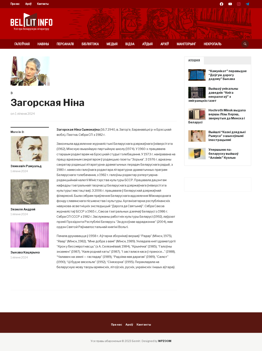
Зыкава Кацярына (25, 252)
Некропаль (213, 44)
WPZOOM (164, 341)
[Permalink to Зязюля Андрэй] (30, 193)
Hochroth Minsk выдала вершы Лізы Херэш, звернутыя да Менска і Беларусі (217, 116)
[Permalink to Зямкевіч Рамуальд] (30, 150)
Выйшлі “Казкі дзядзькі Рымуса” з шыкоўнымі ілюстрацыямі (227, 136)
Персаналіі (65, 44)
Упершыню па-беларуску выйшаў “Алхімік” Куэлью (223, 154)
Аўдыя (147, 44)
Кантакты (43, 4)
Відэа (129, 44)
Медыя (112, 44)
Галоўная (22, 44)
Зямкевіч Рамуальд (26, 166)
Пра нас (15, 4)
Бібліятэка (90, 44)
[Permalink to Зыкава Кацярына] (30, 236)
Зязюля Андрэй (23, 209)
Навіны (43, 44)
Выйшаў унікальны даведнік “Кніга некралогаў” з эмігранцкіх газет (213, 94)
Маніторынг (186, 44)
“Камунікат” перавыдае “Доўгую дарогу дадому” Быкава (227, 75)
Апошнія (194, 60)
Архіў (28, 4)
